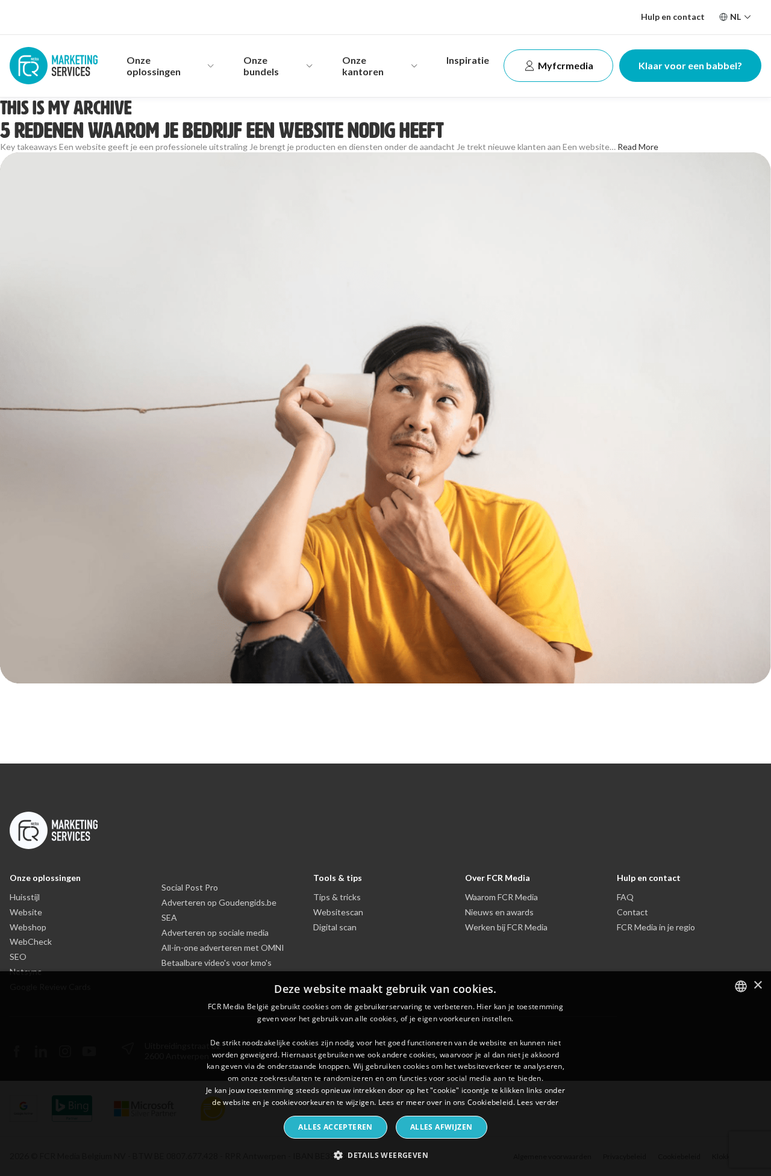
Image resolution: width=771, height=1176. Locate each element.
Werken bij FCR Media (506, 927)
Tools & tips (337, 878)
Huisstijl (25, 897)
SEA (169, 917)
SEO (18, 957)
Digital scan (335, 927)
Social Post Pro (189, 887)
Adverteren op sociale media (215, 933)
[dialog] (385, 1073)
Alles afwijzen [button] (441, 1127)
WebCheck (31, 942)
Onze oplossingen (45, 878)
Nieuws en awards (499, 912)
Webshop (28, 927)
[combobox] (741, 986)
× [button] (757, 985)
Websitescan (338, 912)
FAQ (625, 897)
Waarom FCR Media (501, 897)
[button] (385, 1155)
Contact (632, 912)
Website (26, 912)
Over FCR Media (497, 878)
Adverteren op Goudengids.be (218, 902)
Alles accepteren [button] (335, 1127)
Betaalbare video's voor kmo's (216, 963)
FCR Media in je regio (656, 927)
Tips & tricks (337, 897)
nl (735, 16)
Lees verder (537, 1102)
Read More (637, 147)
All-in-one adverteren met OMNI (222, 948)
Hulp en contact (673, 16)
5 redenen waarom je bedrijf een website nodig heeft (222, 130)
